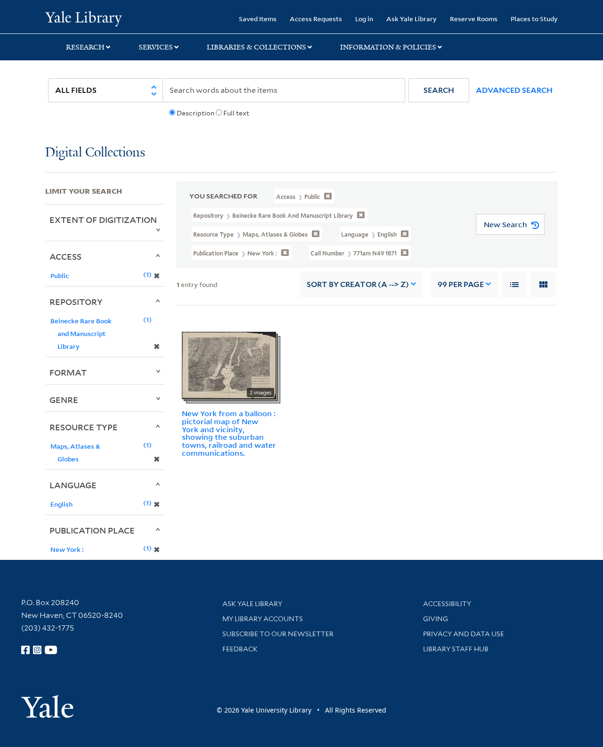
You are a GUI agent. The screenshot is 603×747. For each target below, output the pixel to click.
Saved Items (258, 18)
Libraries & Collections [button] (256, 47)
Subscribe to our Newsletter (278, 634)
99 (461, 284)
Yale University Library (83, 18)
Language (73, 485)
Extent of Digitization (103, 219)
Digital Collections (95, 153)
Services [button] (156, 47)
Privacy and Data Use (463, 634)
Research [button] (85, 47)
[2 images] (229, 365)
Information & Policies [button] (388, 47)
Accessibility (447, 603)
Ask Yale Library (411, 18)
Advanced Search (514, 90)
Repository (76, 301)
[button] (438, 90)
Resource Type (83, 427)
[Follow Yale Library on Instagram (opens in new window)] (37, 650)
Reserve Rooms (473, 18)
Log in (364, 18)
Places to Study (534, 18)
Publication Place (92, 530)
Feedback (240, 649)
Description (195, 113)
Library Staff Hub (456, 649)
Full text (236, 113)
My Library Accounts (262, 619)
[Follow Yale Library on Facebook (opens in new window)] (25, 650)
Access (65, 256)
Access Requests (316, 18)
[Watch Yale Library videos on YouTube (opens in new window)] (51, 650)
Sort (358, 284)
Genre (63, 399)
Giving (435, 619)
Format (68, 372)
